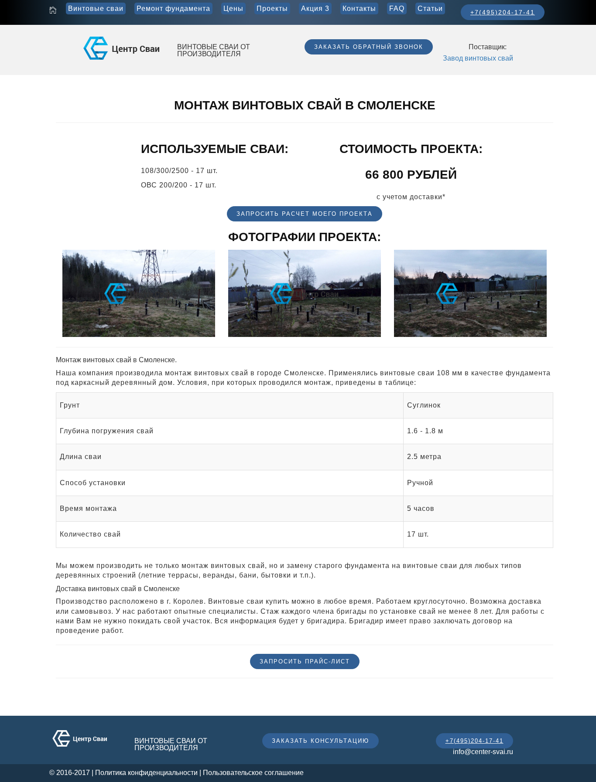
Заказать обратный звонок (368, 47)
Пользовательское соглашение (253, 772)
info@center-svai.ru (483, 751)
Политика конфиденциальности (146, 772)
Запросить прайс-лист (305, 661)
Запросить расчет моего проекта (304, 214)
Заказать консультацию (320, 741)
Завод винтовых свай (478, 58)
